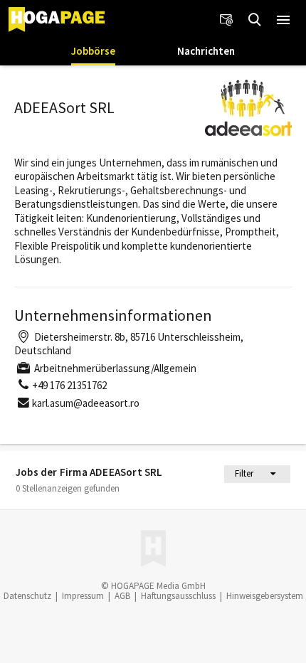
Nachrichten (206, 51)
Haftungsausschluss (178, 596)
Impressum (83, 596)
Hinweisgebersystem (264, 596)
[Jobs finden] (255, 20)
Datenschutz (27, 596)
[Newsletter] (226, 20)
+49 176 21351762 (69, 385)
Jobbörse (93, 51)
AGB (122, 596)
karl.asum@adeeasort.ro (85, 403)
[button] (283, 20)
